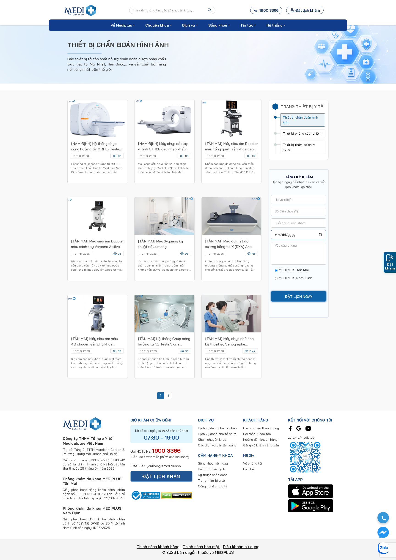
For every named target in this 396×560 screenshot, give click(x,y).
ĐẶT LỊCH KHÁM (161, 476)
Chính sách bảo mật (201, 546)
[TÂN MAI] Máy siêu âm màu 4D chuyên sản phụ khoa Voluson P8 (94, 341)
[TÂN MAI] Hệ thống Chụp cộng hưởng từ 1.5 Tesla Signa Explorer (164, 341)
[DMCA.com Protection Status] (176, 494)
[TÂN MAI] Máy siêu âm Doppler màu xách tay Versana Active (97, 244)
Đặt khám (390, 266)
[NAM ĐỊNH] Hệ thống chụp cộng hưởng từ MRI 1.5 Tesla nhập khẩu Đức (95, 146)
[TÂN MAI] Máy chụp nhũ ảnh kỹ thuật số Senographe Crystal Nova (229, 341)
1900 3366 (166, 450)
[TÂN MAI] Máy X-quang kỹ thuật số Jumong (160, 244)
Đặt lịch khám (307, 10)
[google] (298, 428)
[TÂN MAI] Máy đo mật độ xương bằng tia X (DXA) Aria (229, 244)
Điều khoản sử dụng (241, 546)
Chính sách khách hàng (158, 546)
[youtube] (308, 428)
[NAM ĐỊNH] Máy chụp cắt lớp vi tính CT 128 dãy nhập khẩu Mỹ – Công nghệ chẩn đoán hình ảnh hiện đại (163, 146)
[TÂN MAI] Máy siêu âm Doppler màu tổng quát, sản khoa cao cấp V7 (231, 146)
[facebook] (290, 428)
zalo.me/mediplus (301, 437)
